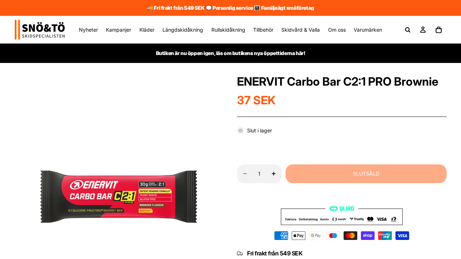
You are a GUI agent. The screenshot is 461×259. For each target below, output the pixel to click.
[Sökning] (408, 30)
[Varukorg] (439, 30)
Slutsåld (366, 174)
